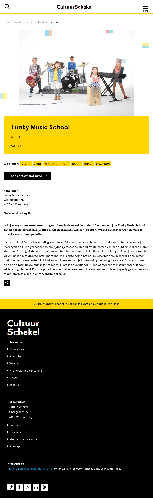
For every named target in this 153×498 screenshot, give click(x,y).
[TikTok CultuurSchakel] (10, 487)
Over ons (15, 432)
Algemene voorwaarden (24, 439)
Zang (37, 164)
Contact (14, 425)
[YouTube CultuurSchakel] (44, 487)
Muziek (25, 164)
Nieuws (14, 377)
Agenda (14, 385)
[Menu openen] (145, 7)
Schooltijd (15, 356)
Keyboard (51, 164)
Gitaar (88, 164)
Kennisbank (16, 349)
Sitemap (14, 446)
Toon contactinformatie (25, 176)
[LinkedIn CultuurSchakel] (36, 487)
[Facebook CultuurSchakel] (19, 487)
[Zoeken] (7, 6)
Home (7, 22)
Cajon (76, 164)
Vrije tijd (14, 363)
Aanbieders (22, 22)
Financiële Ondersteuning (25, 370)
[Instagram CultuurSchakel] (27, 487)
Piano (64, 164)
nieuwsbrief (30, 468)
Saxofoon (103, 164)
